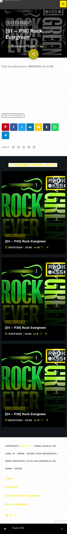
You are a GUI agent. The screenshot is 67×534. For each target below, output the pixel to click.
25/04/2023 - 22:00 (21, 46)
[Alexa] (15, 516)
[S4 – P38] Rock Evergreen (25, 414)
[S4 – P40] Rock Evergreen (25, 241)
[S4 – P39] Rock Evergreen (25, 328)
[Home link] (10, 4)
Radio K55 (27, 446)
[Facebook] (11, 516)
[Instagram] (6, 516)
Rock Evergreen (18, 23)
